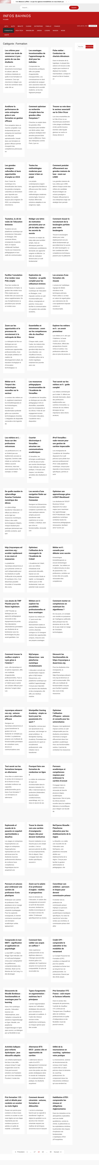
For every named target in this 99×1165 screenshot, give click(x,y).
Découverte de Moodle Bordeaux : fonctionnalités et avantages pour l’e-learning (13, 996)
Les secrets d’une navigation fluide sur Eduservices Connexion (37, 495)
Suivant (56, 1152)
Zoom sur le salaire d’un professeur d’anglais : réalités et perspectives (37, 888)
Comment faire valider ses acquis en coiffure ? (36, 943)
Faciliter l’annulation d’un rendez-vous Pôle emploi (13, 278)
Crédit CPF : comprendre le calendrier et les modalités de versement (60, 946)
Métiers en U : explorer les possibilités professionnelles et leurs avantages (37, 606)
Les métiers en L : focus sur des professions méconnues (12, 442)
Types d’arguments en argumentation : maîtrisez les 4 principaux (37, 995)
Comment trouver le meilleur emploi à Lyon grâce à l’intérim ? (13, 658)
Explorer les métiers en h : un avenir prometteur (61, 328)
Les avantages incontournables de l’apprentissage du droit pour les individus (37, 56)
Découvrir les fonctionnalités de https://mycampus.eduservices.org (61, 658)
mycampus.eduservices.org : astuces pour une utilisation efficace (13, 714)
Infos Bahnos (17, 16)
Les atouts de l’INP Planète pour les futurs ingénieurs (13, 603)
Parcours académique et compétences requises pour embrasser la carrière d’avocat (60, 773)
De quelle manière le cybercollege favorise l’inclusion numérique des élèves (14, 497)
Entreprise (38, 26)
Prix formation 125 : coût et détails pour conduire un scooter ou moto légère (13, 1101)
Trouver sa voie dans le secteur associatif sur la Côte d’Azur (61, 109)
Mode (63, 30)
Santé (6, 35)
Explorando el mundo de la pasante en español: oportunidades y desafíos (13, 831)
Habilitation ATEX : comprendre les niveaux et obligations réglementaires (61, 1103)
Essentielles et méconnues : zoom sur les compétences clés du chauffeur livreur (38, 331)
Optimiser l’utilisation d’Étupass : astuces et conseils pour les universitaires (61, 716)
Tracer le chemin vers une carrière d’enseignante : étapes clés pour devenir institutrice (37, 831)
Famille (48, 26)
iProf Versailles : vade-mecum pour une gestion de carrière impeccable (61, 442)
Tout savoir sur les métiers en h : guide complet (61, 384)
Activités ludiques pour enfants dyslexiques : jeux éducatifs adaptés (12, 1051)
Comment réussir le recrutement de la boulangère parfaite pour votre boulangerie (61, 224)
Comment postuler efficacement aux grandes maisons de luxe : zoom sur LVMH (61, 171)
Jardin (39, 30)
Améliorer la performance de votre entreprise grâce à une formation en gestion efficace (14, 113)
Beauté (20, 26)
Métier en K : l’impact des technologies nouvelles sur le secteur (11, 387)
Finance (57, 26)
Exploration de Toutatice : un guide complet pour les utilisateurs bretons (37, 279)
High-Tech (19, 30)
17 (34, 1152)
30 (51, 1152)
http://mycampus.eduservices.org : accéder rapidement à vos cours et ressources (13, 553)
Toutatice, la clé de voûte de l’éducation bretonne (13, 221)
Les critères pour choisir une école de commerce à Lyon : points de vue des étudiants (13, 56)
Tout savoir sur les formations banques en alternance (13, 769)
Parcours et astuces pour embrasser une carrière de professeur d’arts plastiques (13, 890)
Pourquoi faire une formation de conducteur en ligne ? (37, 770)
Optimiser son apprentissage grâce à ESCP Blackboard (61, 494)
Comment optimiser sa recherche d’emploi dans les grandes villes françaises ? (37, 112)
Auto (13, 26)
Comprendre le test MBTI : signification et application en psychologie (13, 944)
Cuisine (28, 26)
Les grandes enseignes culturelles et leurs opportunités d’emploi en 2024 (13, 171)
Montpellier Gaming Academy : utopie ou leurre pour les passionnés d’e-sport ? (38, 716)
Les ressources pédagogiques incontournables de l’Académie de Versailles (37, 387)
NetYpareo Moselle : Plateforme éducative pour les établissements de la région (62, 831)
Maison (55, 30)
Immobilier (30, 30)
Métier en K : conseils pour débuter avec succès (61, 550)
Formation (8, 30)
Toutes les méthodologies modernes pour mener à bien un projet (36, 171)
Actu (6, 26)
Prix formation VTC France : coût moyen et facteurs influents (61, 993)
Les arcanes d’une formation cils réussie (60, 278)
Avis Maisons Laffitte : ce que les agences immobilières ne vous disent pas (29, 2)
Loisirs (47, 30)
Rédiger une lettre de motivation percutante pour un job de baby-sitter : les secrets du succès (37, 226)
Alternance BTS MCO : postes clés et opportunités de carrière (38, 1051)
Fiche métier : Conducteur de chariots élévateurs (61, 53)
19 (43, 1152)
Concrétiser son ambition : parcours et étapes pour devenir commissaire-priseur (61, 890)
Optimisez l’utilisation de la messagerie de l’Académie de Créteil (36, 553)
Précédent (20, 1152)
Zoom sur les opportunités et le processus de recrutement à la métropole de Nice (13, 331)
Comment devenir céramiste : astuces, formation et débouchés (37, 1101)
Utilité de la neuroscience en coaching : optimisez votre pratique (61, 1051)
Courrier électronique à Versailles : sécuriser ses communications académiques (36, 445)
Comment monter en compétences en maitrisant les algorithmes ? (61, 605)
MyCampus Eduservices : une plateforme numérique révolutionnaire (36, 660)
